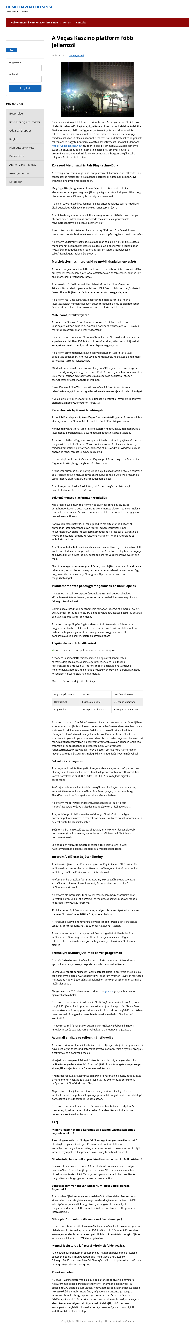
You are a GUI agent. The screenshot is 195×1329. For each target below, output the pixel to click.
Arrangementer (19, 173)
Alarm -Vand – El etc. (22, 164)
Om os (67, 22)
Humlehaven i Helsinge (29, 6)
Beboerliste (16, 156)
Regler (13, 139)
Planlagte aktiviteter (22, 147)
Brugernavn (15, 62)
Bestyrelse (16, 113)
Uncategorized (76, 55)
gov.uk (109, 991)
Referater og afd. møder (24, 122)
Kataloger (15, 182)
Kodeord (13, 74)
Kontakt (81, 22)
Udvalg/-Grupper (20, 130)
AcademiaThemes (125, 1321)
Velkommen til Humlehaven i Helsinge (34, 22)
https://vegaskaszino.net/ (67, 145)
